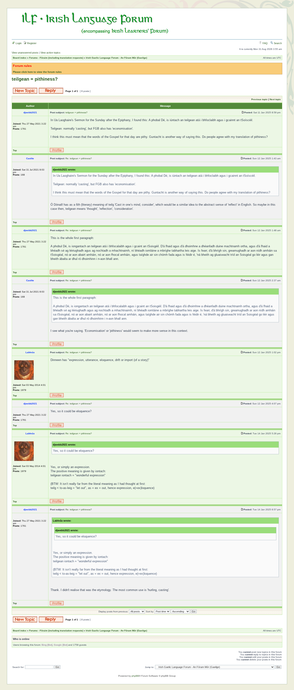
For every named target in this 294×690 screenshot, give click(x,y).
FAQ (265, 43)
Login (18, 43)
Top (15, 150)
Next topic (275, 99)
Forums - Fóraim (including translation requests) (56, 58)
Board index (19, 58)
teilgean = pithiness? (35, 79)
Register (31, 43)
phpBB (135, 676)
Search (277, 43)
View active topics (50, 52)
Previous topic (259, 99)
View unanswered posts (25, 52)
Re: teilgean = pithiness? (78, 158)
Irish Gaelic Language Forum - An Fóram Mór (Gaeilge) (116, 58)
